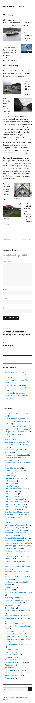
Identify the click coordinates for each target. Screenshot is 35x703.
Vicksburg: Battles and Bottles (16, 385)
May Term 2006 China (13, 548)
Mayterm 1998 (10, 587)
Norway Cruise (26, 239)
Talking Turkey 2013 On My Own (17, 636)
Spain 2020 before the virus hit (16, 634)
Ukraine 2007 (9, 665)
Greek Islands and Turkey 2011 (16, 512)
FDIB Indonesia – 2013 (13, 496)
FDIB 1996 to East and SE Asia (16, 478)
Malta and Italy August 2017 (15, 528)
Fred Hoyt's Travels (13, 6)
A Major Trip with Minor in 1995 (16, 432)
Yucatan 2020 (10, 678)
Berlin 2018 (9, 452)
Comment (7, 261)
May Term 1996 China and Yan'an (17, 543)
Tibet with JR (9, 660)
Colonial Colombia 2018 (13, 468)
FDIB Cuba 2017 (10, 486)
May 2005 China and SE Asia (15, 540)
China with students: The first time (18, 463)
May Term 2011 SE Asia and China (17, 572)
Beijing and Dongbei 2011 (14, 450)
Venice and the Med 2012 (14, 670)
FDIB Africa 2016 (11, 481)
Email (5, 298)
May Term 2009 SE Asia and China (17, 561)
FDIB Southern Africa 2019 (14, 507)
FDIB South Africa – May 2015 (16, 502)
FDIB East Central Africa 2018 (15, 489)
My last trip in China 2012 (14, 598)
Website (6, 307)
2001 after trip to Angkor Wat (15, 419)
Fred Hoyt (8, 239)
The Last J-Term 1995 (13, 655)
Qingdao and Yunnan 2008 (14, 623)
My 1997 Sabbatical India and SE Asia (18, 592)
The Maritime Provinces (13, 657)
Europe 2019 (9, 476)
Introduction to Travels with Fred (17, 525)
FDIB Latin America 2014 (14, 499)
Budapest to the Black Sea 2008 (16, 455)
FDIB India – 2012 (11, 494)
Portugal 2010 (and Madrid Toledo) (17, 611)
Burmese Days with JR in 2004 (16, 458)
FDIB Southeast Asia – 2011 (15, 504)
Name (5, 289)
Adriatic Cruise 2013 (12, 434)
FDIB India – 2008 (11, 491)
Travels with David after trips (15, 662)
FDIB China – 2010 (11, 483)
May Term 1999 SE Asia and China (17, 546)
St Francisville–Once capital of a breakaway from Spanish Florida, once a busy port (17, 395)
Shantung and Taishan (13, 631)
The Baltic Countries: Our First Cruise (18, 644)
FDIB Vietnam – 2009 (13, 509)
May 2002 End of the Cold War (16, 530)
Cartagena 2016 (10, 460)
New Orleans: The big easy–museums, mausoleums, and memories (15, 374)
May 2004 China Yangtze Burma (16, 538)
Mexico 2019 (9, 590)
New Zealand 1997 (11, 605)
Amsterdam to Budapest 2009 (16, 442)
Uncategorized (10, 668)
